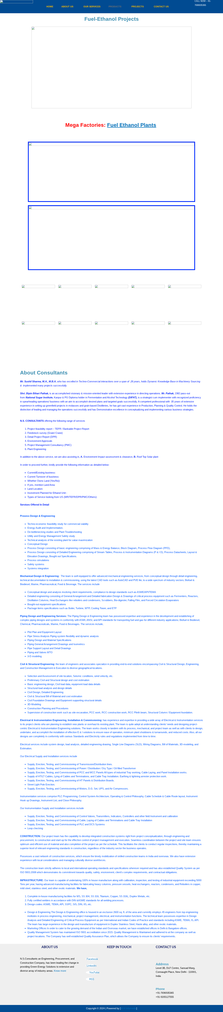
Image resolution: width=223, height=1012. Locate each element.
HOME (49, 6)
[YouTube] (207, 8)
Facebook (92, 959)
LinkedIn (91, 965)
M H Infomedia (128, 1008)
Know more (60, 970)
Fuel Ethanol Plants (131, 125)
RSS (91, 979)
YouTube (94, 972)
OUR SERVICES (91, 6)
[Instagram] (217, 8)
